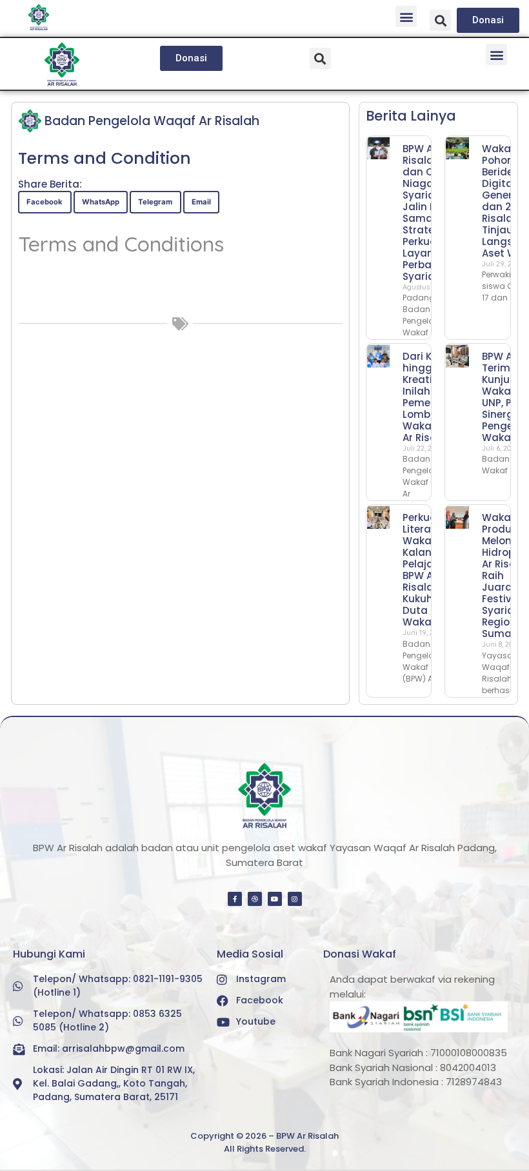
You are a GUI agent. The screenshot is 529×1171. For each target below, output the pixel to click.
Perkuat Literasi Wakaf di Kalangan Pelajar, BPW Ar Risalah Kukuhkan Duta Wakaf (427, 570)
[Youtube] (275, 899)
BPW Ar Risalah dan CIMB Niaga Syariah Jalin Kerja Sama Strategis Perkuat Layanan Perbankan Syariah (430, 212)
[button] (406, 16)
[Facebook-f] (235, 899)
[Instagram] (295, 899)
